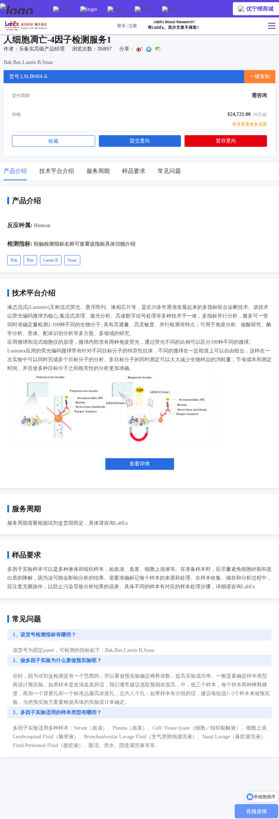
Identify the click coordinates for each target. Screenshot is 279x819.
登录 (121, 25)
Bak (14, 260)
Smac (72, 260)
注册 (132, 25)
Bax (30, 260)
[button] (269, 25)
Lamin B (50, 260)
